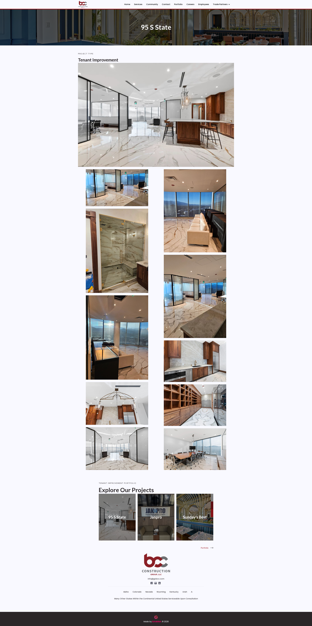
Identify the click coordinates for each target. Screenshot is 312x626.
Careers (190, 4)
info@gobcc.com (156, 578)
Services (138, 4)
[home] (83, 4)
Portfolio (178, 4)
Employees (203, 4)
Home (127, 4)
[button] (221, 4)
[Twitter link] (152, 583)
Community (152, 4)
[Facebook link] (156, 583)
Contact (166, 4)
